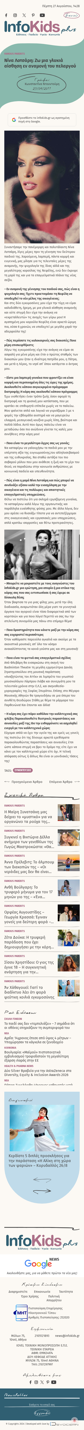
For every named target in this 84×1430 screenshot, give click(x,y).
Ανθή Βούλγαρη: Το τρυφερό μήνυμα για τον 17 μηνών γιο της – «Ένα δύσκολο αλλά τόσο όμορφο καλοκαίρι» (28, 892)
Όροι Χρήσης (30, 1296)
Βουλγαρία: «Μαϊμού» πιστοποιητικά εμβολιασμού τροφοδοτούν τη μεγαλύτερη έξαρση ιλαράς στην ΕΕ (36, 1056)
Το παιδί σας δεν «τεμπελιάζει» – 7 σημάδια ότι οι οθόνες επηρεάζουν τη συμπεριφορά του (39, 1026)
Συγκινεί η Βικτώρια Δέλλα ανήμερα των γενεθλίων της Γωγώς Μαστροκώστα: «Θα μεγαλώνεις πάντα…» (28, 842)
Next (42, 1191)
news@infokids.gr (67, 1336)
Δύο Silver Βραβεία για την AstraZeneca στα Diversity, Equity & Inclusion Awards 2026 (37, 1073)
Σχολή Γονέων (13, 1018)
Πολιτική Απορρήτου (54, 1298)
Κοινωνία (10, 1047)
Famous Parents (14, 53)
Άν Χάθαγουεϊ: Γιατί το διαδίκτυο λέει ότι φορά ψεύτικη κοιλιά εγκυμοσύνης (29, 992)
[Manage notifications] (74, 1420)
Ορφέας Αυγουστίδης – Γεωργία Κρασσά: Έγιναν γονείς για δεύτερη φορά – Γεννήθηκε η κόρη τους (27, 917)
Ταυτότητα (66, 1292)
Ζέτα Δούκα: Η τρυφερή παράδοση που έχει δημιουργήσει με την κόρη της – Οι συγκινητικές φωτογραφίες (27, 942)
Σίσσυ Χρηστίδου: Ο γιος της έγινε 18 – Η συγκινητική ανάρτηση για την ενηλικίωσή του (29, 967)
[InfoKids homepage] (40, 28)
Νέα (6, 1033)
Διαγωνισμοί (20, 1100)
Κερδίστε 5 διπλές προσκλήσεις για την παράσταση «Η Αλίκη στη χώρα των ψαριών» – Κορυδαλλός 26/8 (40, 1160)
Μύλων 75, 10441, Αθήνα (17, 1338)
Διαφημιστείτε (18, 1292)
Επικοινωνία (42, 1292)
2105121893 (42, 1336)
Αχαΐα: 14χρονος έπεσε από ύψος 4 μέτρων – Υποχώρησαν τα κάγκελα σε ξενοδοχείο (37, 1040)
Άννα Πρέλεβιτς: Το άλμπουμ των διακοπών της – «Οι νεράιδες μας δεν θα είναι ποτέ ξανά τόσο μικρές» (29, 867)
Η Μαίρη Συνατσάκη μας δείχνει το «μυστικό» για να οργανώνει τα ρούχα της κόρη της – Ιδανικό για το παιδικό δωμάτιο (28, 817)
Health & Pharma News (18, 1066)
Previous (42, 1180)
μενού (71, 15)
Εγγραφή (42, 1413)
